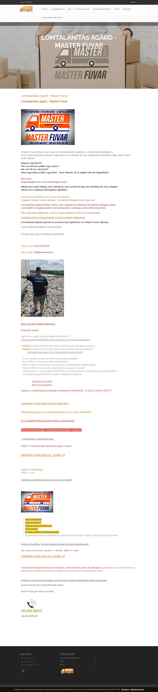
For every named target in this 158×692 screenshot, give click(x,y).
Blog (62, 661)
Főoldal (44, 9)
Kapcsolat (134, 2)
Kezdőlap (22, 24)
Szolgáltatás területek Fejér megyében (53, 24)
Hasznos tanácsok (82, 9)
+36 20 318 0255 (27, 2)
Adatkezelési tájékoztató (69, 658)
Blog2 (62, 664)
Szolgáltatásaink (57, 9)
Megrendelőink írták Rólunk (52, 18)
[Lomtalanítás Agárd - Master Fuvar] (26, 8)
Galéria (117, 9)
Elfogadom (126, 689)
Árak (69, 9)
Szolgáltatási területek (101, 9)
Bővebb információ (137, 689)
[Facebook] (23, 671)
